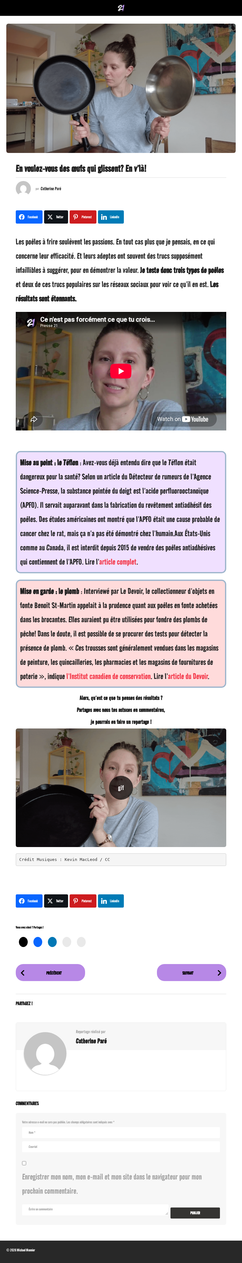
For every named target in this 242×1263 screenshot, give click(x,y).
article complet (117, 561)
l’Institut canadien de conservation (108, 676)
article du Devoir (188, 676)
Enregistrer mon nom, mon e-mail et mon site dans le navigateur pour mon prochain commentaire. (112, 1183)
